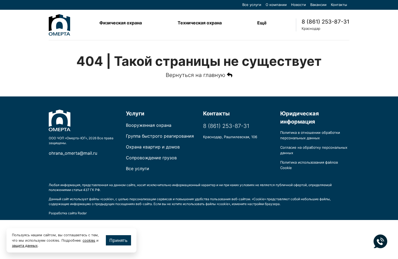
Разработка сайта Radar (68, 213)
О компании (276, 4)
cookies (89, 240)
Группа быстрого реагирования (160, 136)
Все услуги (251, 4)
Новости (298, 4)
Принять (118, 240)
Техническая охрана (200, 22)
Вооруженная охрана (148, 125)
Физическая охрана (120, 22)
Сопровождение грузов (151, 157)
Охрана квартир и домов (153, 147)
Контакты (339, 4)
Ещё (262, 22)
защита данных (25, 246)
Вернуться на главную (196, 75)
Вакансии (318, 4)
